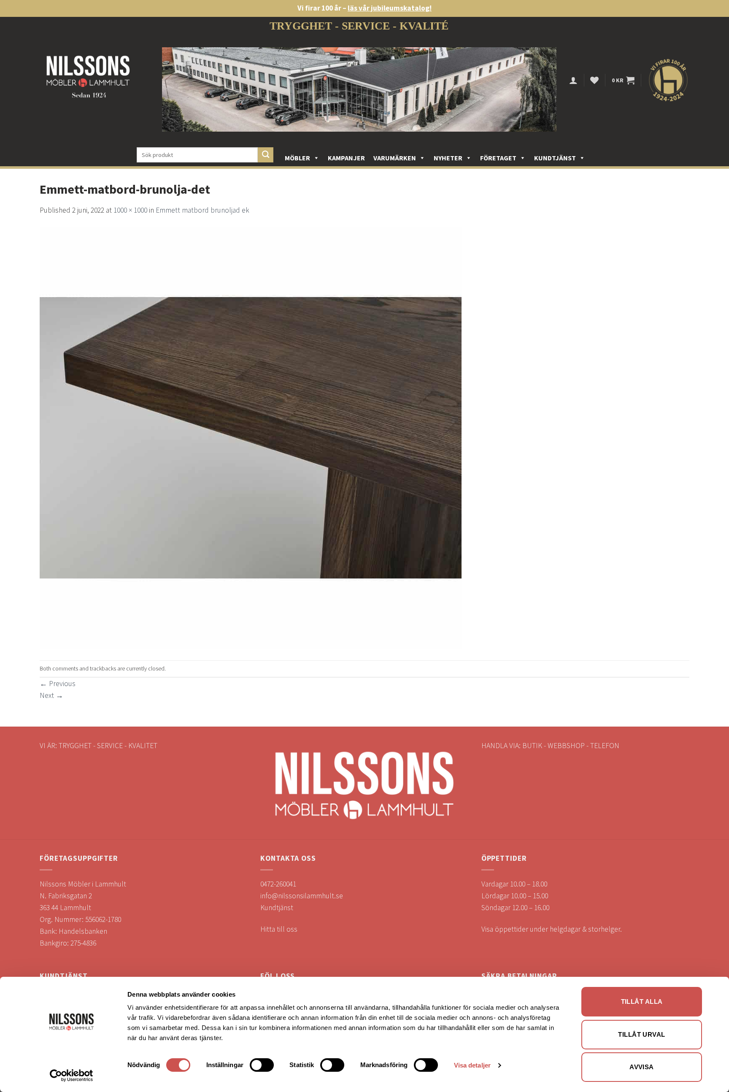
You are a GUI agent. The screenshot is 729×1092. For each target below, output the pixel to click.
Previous (58, 683)
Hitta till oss (278, 929)
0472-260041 (278, 884)
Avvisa (641, 1066)
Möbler (297, 158)
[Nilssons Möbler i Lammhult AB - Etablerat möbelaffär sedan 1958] (88, 80)
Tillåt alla (642, 1001)
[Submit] (265, 155)
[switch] (262, 1065)
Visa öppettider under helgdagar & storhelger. (551, 929)
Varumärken (394, 158)
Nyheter (448, 158)
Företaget (498, 158)
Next (51, 695)
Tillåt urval (641, 1034)
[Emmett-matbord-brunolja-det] (251, 437)
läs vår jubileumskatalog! (390, 8)
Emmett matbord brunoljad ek (202, 210)
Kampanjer (346, 158)
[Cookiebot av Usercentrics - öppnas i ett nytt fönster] (71, 1075)
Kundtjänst (555, 158)
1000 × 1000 (130, 210)
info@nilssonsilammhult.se (301, 895)
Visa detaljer (472, 1065)
